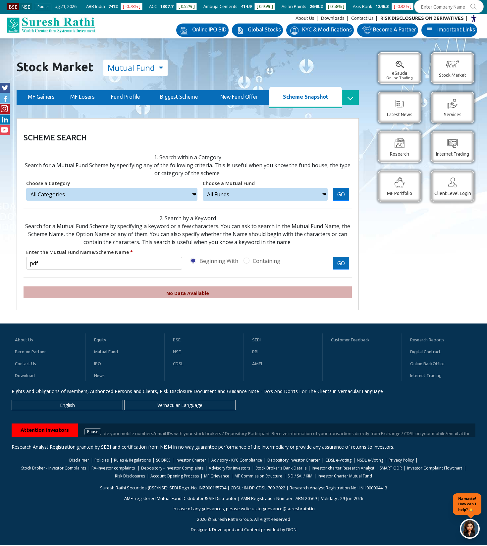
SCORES (163, 460)
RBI (255, 351)
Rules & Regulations (132, 460)
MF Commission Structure (258, 476)
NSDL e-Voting (370, 460)
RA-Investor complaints (113, 468)
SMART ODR (391, 468)
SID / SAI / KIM (300, 476)
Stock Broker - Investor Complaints (53, 468)
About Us (305, 18)
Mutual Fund (132, 67)
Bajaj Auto (394, 6)
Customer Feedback (350, 339)
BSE (13, 7)
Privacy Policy (401, 460)
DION (291, 529)
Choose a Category (48, 183)
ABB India (59, 6)
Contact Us (362, 18)
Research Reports (427, 339)
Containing (266, 261)
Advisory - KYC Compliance (236, 460)
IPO (97, 363)
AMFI (257, 363)
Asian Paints (258, 6)
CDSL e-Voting (338, 460)
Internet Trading (426, 375)
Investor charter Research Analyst (343, 468)
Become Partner (30, 351)
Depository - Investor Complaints (172, 468)
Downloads (333, 18)
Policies (101, 460)
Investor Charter (191, 460)
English (67, 405)
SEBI (256, 339)
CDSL (178, 363)
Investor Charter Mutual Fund (345, 476)
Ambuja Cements (185, 6)
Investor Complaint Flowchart (434, 468)
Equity (100, 339)
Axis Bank (327, 6)
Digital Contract (425, 351)
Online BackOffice (427, 363)
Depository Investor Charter (293, 460)
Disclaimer (79, 460)
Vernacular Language (179, 405)
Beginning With (218, 261)
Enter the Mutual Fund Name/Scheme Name (79, 252)
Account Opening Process (174, 476)
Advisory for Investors (229, 468)
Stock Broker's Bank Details (280, 468)
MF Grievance (216, 476)
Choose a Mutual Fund (229, 183)
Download (25, 375)
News (99, 375)
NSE (25, 7)
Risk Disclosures (130, 476)
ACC (117, 6)
